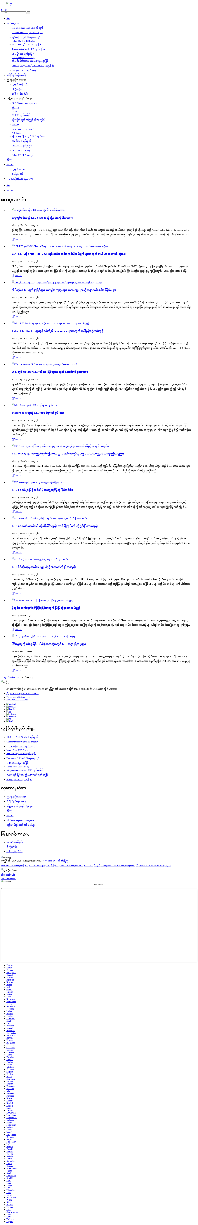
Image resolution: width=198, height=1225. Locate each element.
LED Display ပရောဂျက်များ (24, 103)
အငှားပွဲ (15, 124)
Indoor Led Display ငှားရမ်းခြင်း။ (43, 865)
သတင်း (9, 164)
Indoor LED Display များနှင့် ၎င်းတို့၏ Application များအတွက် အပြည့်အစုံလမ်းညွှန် (57, 331)
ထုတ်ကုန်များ (12, 23)
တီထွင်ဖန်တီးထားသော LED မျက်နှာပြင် (30, 61)
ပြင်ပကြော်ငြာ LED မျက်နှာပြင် (26, 37)
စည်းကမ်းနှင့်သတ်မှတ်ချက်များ (21, 825)
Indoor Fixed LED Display (23, 41)
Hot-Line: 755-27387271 (17, 700)
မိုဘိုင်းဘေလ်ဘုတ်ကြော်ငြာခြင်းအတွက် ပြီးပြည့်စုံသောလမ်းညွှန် (46, 607)
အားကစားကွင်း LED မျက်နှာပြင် (27, 44)
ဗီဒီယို (9, 160)
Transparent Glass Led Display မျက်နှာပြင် (119, 865)
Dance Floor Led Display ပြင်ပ (14, 865)
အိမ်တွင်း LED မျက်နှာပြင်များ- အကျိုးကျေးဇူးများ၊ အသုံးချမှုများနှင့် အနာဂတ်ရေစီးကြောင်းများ (64, 290)
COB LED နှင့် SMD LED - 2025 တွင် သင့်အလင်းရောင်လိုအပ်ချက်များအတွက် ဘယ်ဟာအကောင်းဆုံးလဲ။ (69, 253)
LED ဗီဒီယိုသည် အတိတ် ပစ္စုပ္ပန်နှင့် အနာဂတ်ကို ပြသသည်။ (44, 567)
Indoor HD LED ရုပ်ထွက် (23, 155)
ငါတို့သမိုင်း (17, 89)
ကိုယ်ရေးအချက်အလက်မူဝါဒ (20, 820)
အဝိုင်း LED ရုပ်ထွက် (21, 141)
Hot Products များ (48, 861)
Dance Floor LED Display (23, 57)
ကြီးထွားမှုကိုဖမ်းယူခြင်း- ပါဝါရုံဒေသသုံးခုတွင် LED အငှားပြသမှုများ (49, 644)
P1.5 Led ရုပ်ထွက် (92, 865)
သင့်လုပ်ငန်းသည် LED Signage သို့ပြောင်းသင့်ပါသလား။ (42, 217)
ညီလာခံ (15, 108)
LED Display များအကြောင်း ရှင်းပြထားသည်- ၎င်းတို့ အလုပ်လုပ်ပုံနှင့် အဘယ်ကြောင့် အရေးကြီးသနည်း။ (68, 453)
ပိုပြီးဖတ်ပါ (17, 239)
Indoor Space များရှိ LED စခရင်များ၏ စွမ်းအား (38, 412)
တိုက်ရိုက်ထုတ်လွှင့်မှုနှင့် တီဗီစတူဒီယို (29, 120)
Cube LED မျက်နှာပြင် (22, 146)
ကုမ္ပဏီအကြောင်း (20, 84)
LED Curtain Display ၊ (21, 150)
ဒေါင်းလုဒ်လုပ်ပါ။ (20, 94)
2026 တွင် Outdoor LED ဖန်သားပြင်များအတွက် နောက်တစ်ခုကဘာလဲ (50, 371)
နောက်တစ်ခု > (10, 677)
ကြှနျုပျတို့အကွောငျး (16, 797)
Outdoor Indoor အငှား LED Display (27, 32)
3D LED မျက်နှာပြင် (21, 115)
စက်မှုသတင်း (18, 174)
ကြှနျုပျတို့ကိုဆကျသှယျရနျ (19, 178)
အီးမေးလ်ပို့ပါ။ (8, 875)
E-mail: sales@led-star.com (17, 697)
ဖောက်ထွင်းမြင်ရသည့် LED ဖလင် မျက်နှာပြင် (33, 65)
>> (18, 677)
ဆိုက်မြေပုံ (63, 861)
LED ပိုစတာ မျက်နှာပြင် (23, 54)
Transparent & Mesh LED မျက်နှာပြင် (28, 49)
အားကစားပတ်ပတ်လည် (23, 129)
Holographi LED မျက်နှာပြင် (24, 70)
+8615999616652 (8, 878)
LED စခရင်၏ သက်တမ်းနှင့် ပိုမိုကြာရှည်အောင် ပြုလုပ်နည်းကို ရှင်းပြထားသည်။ (55, 526)
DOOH (15, 112)
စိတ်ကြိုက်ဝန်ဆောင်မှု (16, 75)
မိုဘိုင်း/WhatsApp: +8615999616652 (22, 693)
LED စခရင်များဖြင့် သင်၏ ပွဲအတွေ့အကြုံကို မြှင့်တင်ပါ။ (42, 489)
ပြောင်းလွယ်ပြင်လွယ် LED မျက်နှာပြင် (29, 136)
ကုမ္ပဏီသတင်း (18, 169)
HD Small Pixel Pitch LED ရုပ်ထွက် (27, 28)
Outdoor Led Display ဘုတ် (71, 865)
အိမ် (8, 18)
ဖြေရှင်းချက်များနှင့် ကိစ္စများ (19, 806)
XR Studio (16, 133)
